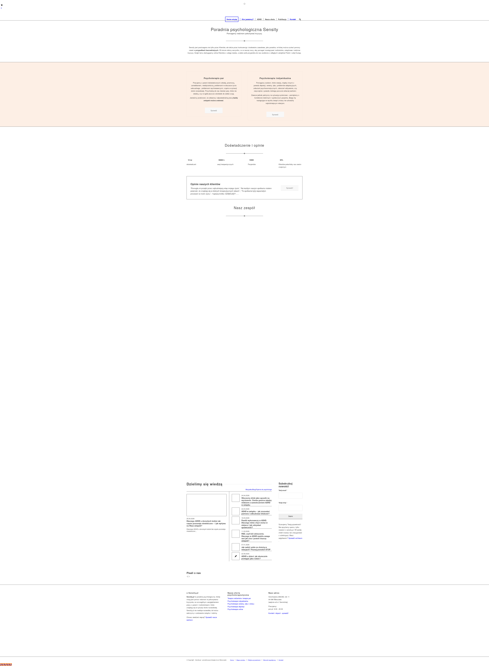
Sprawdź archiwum (295, 538)
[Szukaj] (299, 19)
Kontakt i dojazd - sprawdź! (278, 613)
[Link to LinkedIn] (297, 660)
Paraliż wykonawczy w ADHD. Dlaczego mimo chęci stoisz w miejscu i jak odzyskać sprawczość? (254, 524)
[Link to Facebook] (289, 660)
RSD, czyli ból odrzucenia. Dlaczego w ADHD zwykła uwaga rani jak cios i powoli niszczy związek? (255, 537)
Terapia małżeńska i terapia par (239, 598)
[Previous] (187, 576)
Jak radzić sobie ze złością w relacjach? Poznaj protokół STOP (255, 548)
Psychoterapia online (235, 609)
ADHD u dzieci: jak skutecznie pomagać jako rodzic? (254, 557)
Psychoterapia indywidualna (275, 78)
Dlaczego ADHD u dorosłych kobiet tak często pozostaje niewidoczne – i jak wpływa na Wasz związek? (206, 523)
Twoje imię (283, 503)
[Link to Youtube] (300, 660)
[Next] (189, 576)
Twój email (283, 490)
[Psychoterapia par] (213, 71)
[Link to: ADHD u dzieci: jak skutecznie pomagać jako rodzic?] (236, 556)
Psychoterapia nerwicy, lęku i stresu (241, 604)
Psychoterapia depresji (236, 606)
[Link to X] (293, 660)
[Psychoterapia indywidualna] (275, 71)
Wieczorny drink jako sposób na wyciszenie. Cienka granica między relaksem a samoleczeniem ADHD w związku (256, 501)
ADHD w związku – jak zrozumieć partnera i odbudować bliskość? (255, 512)
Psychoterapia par (214, 78)
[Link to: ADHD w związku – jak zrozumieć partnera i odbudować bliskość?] (236, 511)
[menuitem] (232, 19)
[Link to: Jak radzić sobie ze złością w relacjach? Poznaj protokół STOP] (236, 547)
